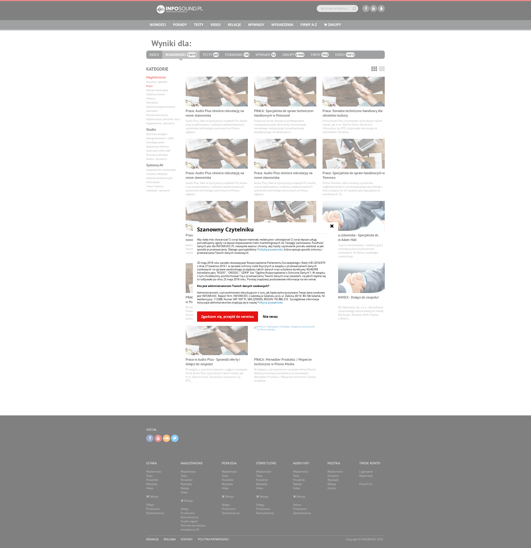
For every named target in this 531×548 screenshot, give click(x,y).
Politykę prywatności (270, 249)
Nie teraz (270, 316)
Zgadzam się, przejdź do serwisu (227, 316)
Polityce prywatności (270, 302)
